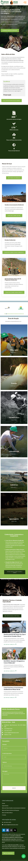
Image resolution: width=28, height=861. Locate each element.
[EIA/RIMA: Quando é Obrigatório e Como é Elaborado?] (14, 653)
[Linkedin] (3, 830)
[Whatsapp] (24, 856)
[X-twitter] (15, 830)
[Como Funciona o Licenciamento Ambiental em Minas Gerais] (14, 680)
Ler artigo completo (9, 644)
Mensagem (4, 771)
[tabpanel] (14, 88)
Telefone (4, 762)
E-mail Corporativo (7, 753)
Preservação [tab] (7, 95)
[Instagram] (11, 830)
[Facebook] (7, 830)
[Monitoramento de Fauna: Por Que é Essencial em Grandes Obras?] (14, 627)
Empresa (4, 744)
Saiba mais (13, 352)
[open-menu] (25, 2)
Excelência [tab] (6, 81)
